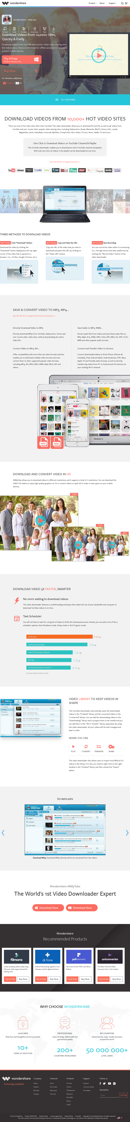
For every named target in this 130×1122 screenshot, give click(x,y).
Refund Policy (69, 1116)
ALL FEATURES (68, 99)
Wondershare (14, 3)
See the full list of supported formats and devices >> (34, 315)
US (121, 1118)
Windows (9, 83)
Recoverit (70, 1094)
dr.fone (69, 1087)
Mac (20, 83)
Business (36, 1090)
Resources (53, 1090)
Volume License (88, 1087)
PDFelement (71, 1090)
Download (53, 1087)
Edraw (69, 1101)
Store (52, 1083)
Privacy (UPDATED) (31, 1116)
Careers (36, 1087)
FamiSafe (70, 1097)
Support (112, 3)
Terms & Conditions (16, 1116)
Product (92, 3)
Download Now (48, 908)
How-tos (53, 1094)
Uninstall (78, 1116)
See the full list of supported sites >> (65, 161)
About (102, 3)
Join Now (123, 1095)
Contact (36, 1094)
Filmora (69, 1083)
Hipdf (68, 1104)
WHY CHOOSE (65, 1006)
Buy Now (23, 979)
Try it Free (10, 979)
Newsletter (86, 1090)
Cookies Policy (43, 1116)
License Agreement (56, 1116)
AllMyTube (32, 19)
